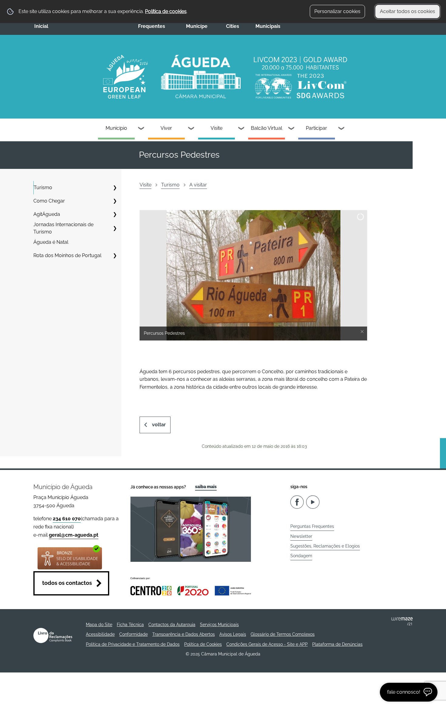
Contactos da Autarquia (171, 624)
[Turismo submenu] (114, 187)
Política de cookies (166, 11)
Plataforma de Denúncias (337, 644)
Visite (216, 128)
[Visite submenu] (241, 129)
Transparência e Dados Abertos (183, 634)
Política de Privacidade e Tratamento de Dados (133, 644)
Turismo (43, 187)
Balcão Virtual (266, 128)
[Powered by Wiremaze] (402, 621)
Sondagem (301, 555)
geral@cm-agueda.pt (73, 535)
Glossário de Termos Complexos (283, 634)
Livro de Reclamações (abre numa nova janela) (52, 635)
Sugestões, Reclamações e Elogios (325, 546)
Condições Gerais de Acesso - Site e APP (267, 644)
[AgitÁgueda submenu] (114, 214)
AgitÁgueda (46, 214)
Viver (166, 128)
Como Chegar (49, 201)
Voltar (159, 424)
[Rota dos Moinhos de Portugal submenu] (114, 255)
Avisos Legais (232, 634)
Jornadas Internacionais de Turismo (63, 228)
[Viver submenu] (191, 129)
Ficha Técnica (130, 624)
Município (116, 128)
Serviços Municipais (219, 624)
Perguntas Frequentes (312, 526)
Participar (316, 128)
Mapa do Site (99, 624)
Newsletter (301, 536)
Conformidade (133, 634)
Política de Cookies (203, 644)
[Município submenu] (141, 129)
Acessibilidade (100, 634)
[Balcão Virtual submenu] (291, 129)
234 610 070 (67, 518)
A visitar (198, 185)
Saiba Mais (206, 486)
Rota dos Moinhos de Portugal (67, 255)
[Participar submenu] (341, 129)
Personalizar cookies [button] (337, 11)
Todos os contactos (67, 583)
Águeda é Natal (50, 242)
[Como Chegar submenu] (114, 201)
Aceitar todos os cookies (407, 11)
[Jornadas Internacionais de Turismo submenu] (114, 228)
